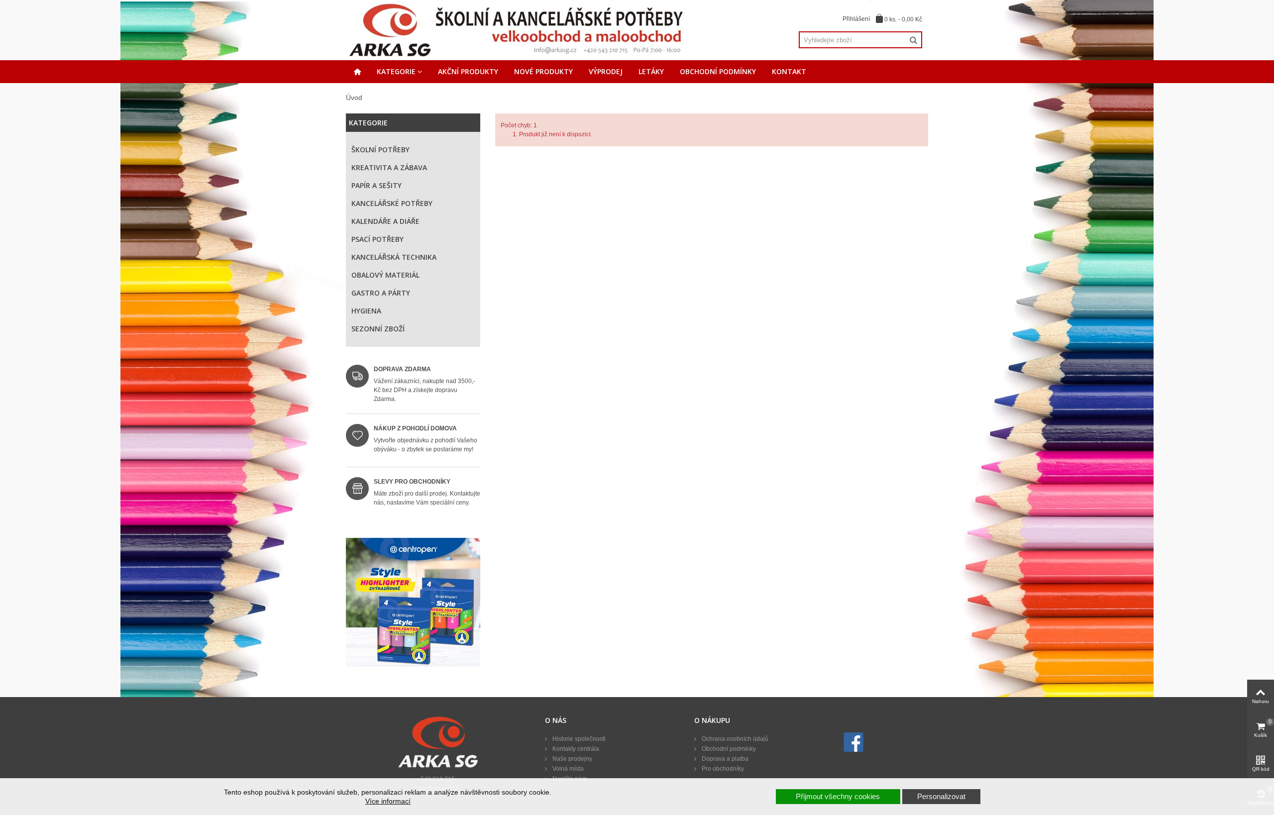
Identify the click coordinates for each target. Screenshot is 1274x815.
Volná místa (567, 768)
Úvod (354, 98)
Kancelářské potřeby (391, 203)
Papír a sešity (376, 185)
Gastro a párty (380, 293)
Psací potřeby (377, 239)
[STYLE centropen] (413, 605)
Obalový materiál (385, 275)
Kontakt (789, 71)
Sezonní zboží (378, 328)
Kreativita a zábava (389, 167)
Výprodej (606, 71)
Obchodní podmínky (718, 71)
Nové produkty (543, 71)
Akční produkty (468, 71)
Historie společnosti (578, 738)
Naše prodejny (571, 758)
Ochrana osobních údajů (734, 738)
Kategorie (396, 71)
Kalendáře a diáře (385, 221)
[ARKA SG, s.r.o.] (515, 29)
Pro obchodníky (722, 768)
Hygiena (366, 310)
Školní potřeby (380, 149)
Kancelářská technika (393, 257)
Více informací (388, 801)
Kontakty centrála (575, 748)
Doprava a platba (724, 758)
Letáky (651, 71)
